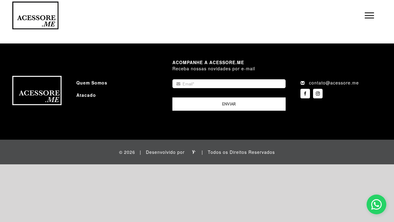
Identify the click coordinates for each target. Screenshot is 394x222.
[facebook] (305, 93)
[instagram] (318, 93)
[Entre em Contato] (376, 204)
